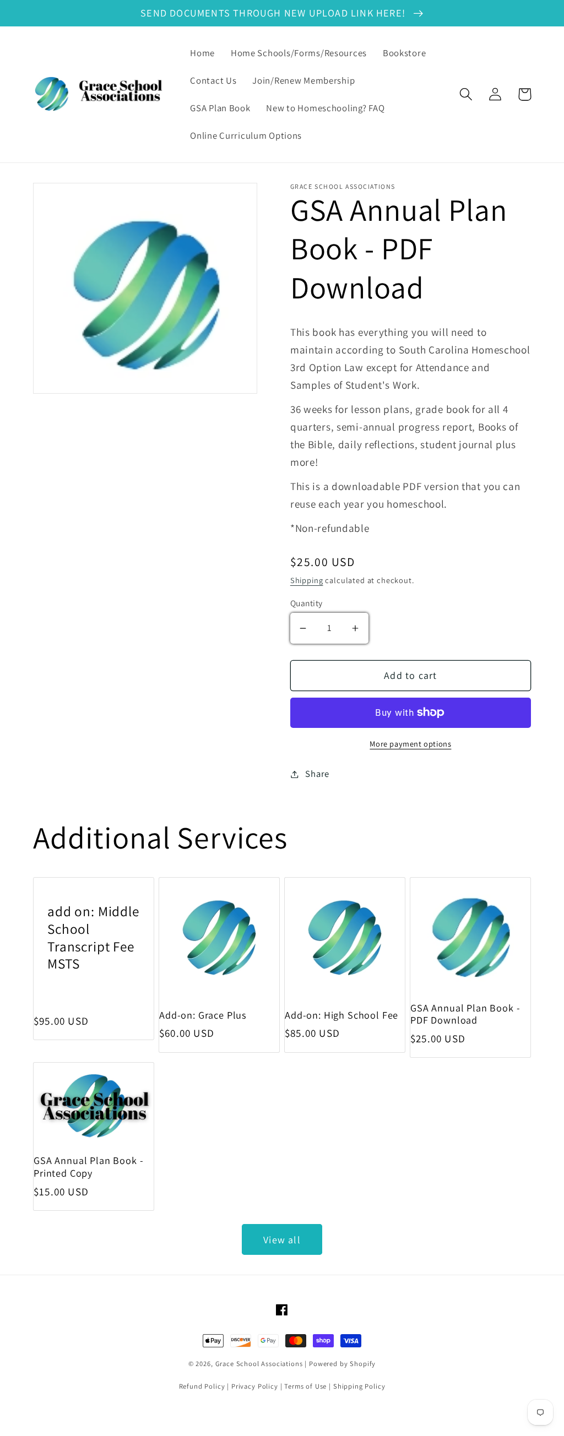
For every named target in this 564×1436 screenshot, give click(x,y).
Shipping (306, 580)
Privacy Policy (254, 1386)
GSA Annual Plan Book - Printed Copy (88, 1166)
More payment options (410, 743)
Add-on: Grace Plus (203, 1015)
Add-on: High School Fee (341, 1015)
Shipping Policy (359, 1386)
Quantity (306, 602)
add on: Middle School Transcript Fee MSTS (93, 937)
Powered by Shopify (342, 1363)
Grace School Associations (259, 1363)
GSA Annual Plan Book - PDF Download (465, 1014)
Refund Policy (202, 1386)
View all (282, 1239)
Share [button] (317, 774)
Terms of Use (305, 1386)
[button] (466, 94)
